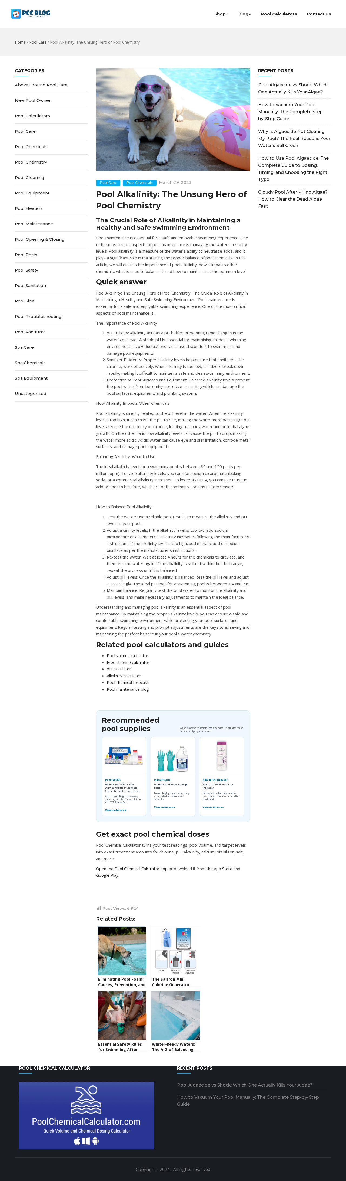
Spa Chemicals (30, 362)
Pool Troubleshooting (38, 316)
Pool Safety (26, 270)
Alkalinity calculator (124, 675)
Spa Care (24, 347)
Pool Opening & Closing (40, 239)
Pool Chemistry (31, 162)
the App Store (219, 868)
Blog (243, 14)
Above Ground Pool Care (41, 84)
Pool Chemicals (139, 183)
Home (20, 42)
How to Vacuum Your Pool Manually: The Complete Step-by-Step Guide (291, 111)
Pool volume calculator (127, 655)
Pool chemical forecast (128, 682)
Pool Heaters (29, 208)
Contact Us (319, 14)
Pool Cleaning (29, 177)
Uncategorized (30, 393)
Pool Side (25, 301)
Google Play (107, 875)
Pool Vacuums (30, 331)
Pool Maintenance (34, 223)
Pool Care (37, 42)
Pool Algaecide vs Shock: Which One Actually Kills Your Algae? (293, 88)
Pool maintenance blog (128, 689)
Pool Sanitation (30, 285)
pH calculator (119, 668)
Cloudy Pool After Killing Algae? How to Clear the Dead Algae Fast (293, 199)
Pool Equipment (32, 192)
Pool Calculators (279, 14)
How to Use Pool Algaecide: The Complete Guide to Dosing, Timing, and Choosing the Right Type (293, 169)
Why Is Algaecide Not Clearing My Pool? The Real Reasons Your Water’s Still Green (294, 138)
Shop (220, 14)
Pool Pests (26, 254)
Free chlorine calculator (128, 662)
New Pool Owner (33, 100)
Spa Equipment (31, 378)
